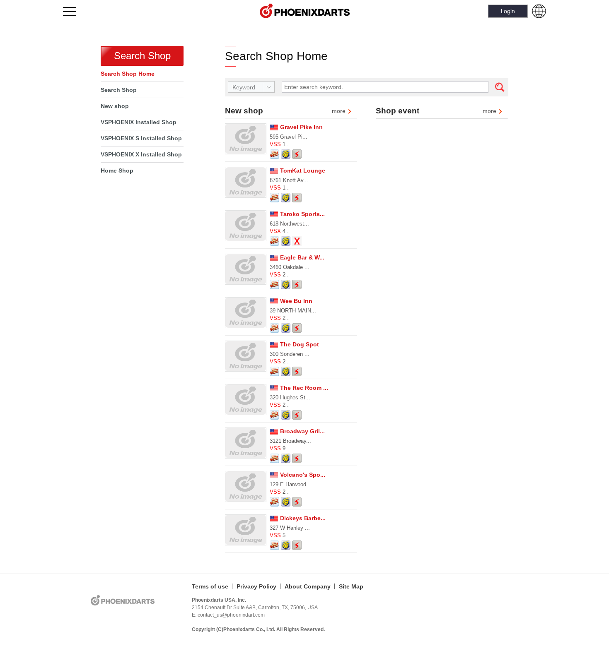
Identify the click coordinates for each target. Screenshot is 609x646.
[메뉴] (74, 11)
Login (508, 11)
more (339, 111)
